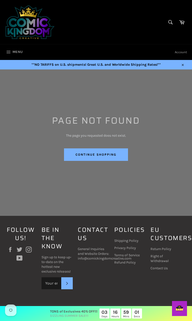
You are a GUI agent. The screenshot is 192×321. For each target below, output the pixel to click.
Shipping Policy (126, 241)
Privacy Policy (125, 248)
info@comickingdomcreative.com (105, 258)
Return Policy (160, 249)
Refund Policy (125, 262)
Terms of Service (127, 255)
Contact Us (159, 268)
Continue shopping (96, 154)
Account (181, 52)
